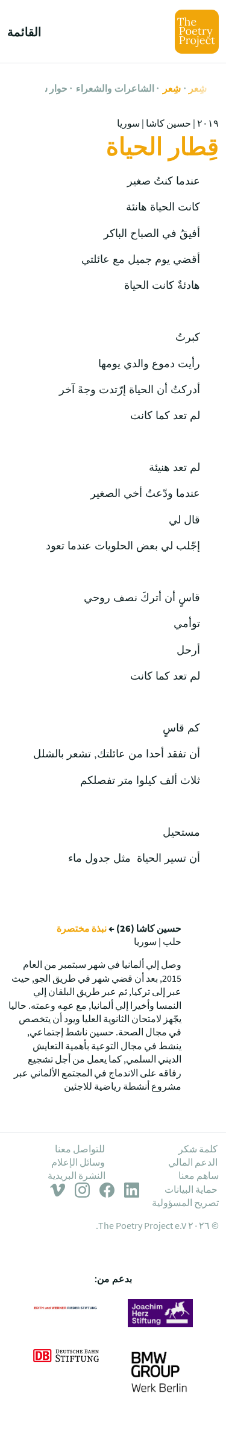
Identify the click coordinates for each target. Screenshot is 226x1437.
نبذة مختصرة (82, 928)
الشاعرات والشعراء (115, 88)
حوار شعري (44, 88)
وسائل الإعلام (78, 1162)
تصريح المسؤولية (185, 1202)
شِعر (198, 88)
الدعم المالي (193, 1162)
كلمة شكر (198, 1149)
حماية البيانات (191, 1189)
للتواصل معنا (80, 1149)
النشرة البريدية (76, 1175)
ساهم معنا (198, 1175)
